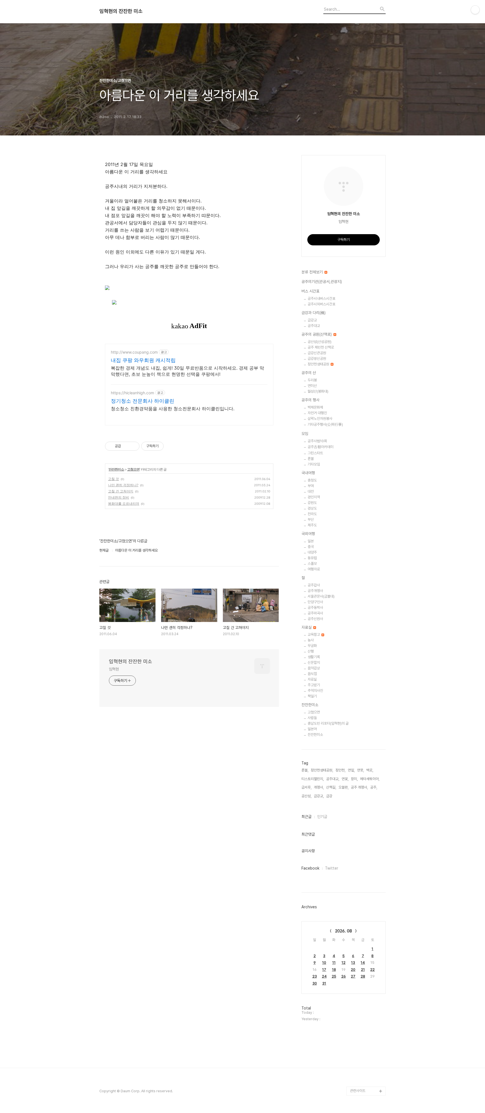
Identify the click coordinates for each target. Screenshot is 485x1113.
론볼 (311, 459)
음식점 (312, 674)
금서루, (306, 787)
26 (343, 976)
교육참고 (314, 634)
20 (353, 969)
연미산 (312, 386)
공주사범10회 (317, 441)
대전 (311, 491)
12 (344, 962)
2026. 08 (343, 931)
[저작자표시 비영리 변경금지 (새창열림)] (171, 446)
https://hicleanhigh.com (132, 392)
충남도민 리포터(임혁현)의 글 (328, 723)
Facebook (310, 868)
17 (324, 969)
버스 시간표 (310, 291)
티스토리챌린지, (312, 779)
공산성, (306, 796)
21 (363, 969)
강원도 (312, 503)
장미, (354, 779)
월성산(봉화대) (318, 391)
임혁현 (114, 669)
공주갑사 (314, 585)
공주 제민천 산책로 (321, 347)
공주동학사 (315, 607)
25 (334, 976)
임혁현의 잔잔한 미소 (121, 11)
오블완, (343, 787)
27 (353, 976)
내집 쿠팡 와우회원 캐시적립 (143, 360)
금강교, (319, 796)
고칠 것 (113, 479)
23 (314, 976)
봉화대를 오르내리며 (123, 503)
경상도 (312, 508)
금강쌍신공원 (317, 358)
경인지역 (314, 497)
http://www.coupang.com (134, 352)
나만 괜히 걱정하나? (123, 485)
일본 (311, 541)
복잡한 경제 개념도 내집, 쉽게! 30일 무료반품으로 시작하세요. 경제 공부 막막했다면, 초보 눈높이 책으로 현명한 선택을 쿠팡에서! (187, 371)
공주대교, (332, 779)
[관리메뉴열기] (475, 10)
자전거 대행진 (317, 413)
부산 (311, 519)
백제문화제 (315, 407)
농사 (311, 640)
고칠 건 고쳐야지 (120, 491)
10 (324, 962)
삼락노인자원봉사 (320, 418)
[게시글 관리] (133, 446)
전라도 (312, 514)
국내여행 (308, 473)
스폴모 (312, 563)
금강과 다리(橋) (313, 312)
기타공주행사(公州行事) (325, 424)
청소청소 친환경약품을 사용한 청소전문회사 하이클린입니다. (172, 408)
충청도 (312, 480)
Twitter (331, 868)
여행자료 (314, 569)
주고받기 (314, 685)
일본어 (312, 729)
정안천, (340, 770)
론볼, (304, 770)
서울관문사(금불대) (321, 596)
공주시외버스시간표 (321, 304)
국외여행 (308, 533)
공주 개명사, (359, 787)
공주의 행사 (310, 400)
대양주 (312, 552)
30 (314, 983)
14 (363, 962)
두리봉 (312, 380)
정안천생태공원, (322, 770)
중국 (311, 547)
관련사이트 (357, 1091)
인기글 (322, 816)
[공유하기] (126, 446)
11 (334, 962)
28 (363, 976)
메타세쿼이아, (369, 779)
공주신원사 (315, 619)
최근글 (306, 816)
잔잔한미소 (116, 469)
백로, (369, 770)
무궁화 (312, 646)
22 (372, 969)
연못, (360, 770)
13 (353, 962)
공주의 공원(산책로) (317, 334)
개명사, (319, 787)
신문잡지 (314, 662)
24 (324, 976)
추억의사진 (315, 690)
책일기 (312, 696)
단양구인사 (315, 602)
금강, (329, 796)
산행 (311, 651)
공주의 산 (308, 372)
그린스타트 (315, 453)
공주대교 (314, 326)
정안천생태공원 (319, 364)
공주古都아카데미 (320, 447)
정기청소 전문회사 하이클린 (142, 401)
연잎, (351, 770)
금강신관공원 (317, 353)
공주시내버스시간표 (321, 298)
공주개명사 (315, 591)
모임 (304, 433)
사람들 (312, 718)
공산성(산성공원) (319, 342)
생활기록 (314, 657)
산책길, (331, 787)
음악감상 (314, 668)
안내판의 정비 (118, 497)
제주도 (312, 525)
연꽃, (345, 779)
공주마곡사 (315, 613)
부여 (311, 486)
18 (334, 969)
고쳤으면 (133, 469)
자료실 (307, 627)
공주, (373, 787)
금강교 (312, 320)
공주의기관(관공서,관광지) (321, 281)
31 (324, 983)
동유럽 (312, 558)
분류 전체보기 (312, 272)
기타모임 (314, 464)
